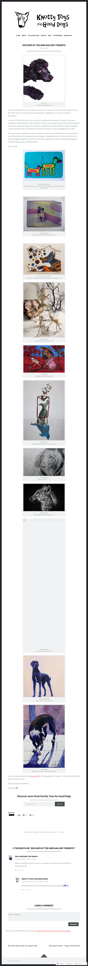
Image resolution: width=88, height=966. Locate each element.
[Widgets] (44, 955)
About (24, 35)
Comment (73, 924)
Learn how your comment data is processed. (53, 931)
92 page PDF (35, 776)
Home (18, 35)
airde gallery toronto (44, 832)
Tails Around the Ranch (26, 856)
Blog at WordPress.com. (15, 961)
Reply (34, 859)
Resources (68, 35)
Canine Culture (44, 48)
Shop (49, 35)
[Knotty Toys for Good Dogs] (44, 20)
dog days (53, 832)
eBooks (43, 35)
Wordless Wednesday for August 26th (22, 945)
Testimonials (57, 35)
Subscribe (60, 804)
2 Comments (61, 832)
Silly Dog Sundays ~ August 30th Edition (64, 945)
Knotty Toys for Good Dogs (35, 879)
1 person (22, 870)
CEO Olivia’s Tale (33, 35)
